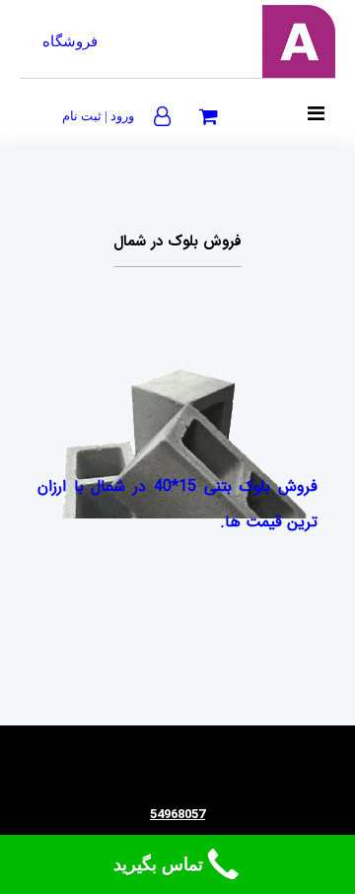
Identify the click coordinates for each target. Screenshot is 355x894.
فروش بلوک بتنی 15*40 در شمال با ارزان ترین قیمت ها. (177, 504)
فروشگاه (70, 41)
